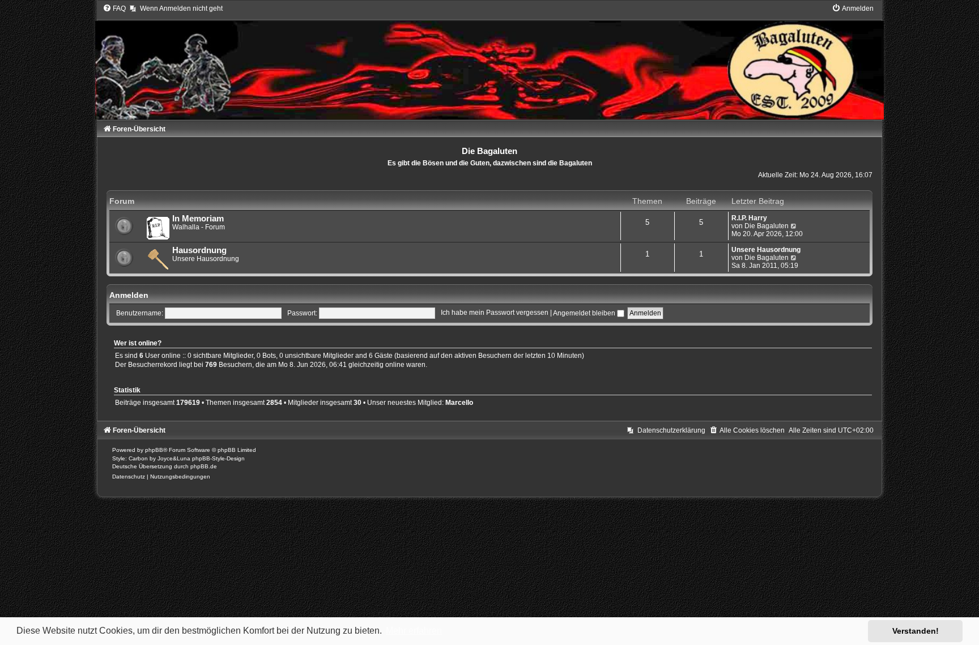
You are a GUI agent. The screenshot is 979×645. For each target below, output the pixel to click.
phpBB (154, 450)
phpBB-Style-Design (218, 458)
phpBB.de (203, 466)
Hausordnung (199, 250)
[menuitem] (114, 8)
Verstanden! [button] (915, 630)
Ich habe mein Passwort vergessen (494, 313)
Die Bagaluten (766, 226)
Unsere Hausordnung (766, 250)
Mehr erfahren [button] (414, 630)
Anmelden (128, 295)
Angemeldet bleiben (585, 313)
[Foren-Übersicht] (489, 61)
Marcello (459, 403)
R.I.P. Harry (749, 218)
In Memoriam (198, 218)
